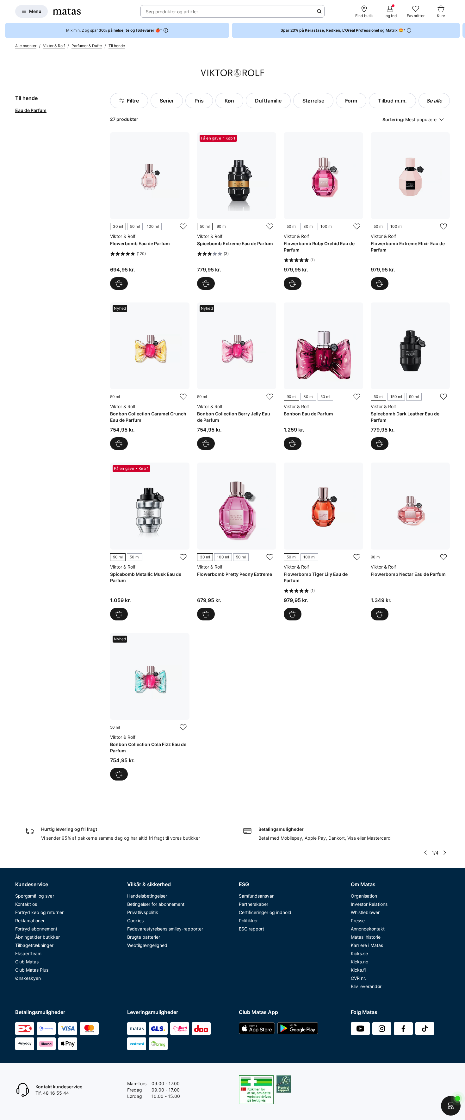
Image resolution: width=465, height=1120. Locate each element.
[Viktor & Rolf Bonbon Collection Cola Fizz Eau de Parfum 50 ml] (149, 707)
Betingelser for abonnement (155, 904)
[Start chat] (451, 1106)
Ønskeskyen (28, 978)
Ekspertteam (28, 953)
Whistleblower (365, 912)
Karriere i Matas (367, 945)
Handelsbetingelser (147, 896)
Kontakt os (26, 904)
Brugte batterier (143, 937)
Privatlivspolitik (142, 912)
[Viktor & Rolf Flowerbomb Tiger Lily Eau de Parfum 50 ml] (323, 541)
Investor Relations (369, 904)
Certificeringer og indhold (265, 912)
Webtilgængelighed (147, 945)
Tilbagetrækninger (34, 945)
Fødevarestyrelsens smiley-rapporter (165, 928)
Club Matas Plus (31, 970)
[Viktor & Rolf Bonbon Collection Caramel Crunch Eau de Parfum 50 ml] (149, 376)
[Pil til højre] (460, 30)
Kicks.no (359, 961)
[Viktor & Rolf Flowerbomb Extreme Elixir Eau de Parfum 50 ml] (410, 211)
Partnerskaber (253, 904)
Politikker (248, 920)
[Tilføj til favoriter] (183, 226)
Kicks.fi (358, 970)
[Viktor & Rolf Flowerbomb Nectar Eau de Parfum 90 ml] (410, 541)
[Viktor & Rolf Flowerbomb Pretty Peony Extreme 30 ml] (236, 541)
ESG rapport (251, 928)
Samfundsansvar (256, 896)
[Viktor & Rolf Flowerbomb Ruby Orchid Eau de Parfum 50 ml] (323, 211)
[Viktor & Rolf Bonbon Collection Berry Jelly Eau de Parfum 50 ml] (236, 376)
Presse (358, 920)
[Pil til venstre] (425, 853)
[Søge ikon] (319, 11)
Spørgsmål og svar (34, 896)
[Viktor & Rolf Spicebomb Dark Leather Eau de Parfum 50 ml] (410, 376)
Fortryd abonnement (36, 928)
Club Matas (27, 961)
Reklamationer (30, 920)
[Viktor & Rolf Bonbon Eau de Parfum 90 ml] (323, 376)
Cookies (135, 920)
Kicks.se (359, 953)
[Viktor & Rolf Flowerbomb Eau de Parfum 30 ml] (149, 211)
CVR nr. (358, 978)
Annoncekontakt (368, 928)
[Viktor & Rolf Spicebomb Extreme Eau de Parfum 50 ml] (236, 211)
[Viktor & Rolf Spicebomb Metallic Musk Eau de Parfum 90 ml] (149, 541)
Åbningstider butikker (37, 937)
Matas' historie (366, 937)
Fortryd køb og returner (39, 912)
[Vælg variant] (119, 283)
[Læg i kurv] (119, 443)
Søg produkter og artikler (172, 11)
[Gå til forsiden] (67, 11)
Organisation (364, 896)
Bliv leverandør (366, 986)
